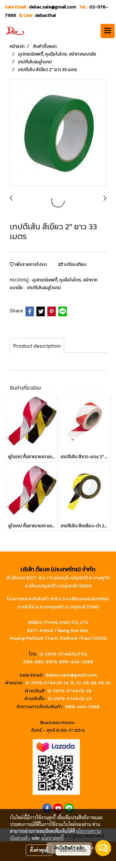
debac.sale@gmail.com (71, 674)
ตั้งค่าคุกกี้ (39, 850)
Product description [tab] (37, 346)
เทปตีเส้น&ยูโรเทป (44, 287)
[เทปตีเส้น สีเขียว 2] (58, 133)
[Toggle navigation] (108, 31)
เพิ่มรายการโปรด (30, 264)
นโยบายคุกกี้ (52, 838)
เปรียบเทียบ (74, 264)
